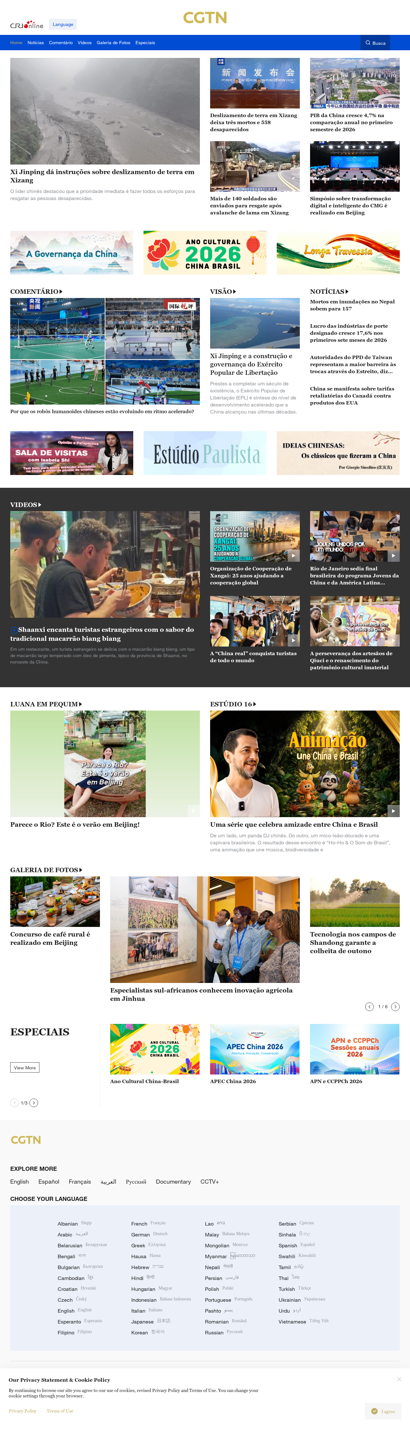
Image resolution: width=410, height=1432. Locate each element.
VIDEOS (23, 505)
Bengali (72, 1256)
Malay (227, 1234)
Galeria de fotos (44, 870)
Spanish (297, 1245)
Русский (136, 1181)
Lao (215, 1223)
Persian (222, 1278)
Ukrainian (302, 1300)
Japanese (150, 1321)
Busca (379, 43)
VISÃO (221, 291)
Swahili (297, 1256)
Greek (148, 1245)
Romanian (226, 1321)
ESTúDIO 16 (231, 704)
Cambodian (75, 1278)
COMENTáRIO (34, 291)
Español (48, 1181)
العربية (108, 1181)
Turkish (295, 1289)
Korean (148, 1332)
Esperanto (80, 1321)
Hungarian (151, 1289)
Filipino (75, 1332)
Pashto (219, 1310)
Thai (289, 1278)
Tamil (291, 1267)
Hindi (142, 1278)
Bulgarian (80, 1267)
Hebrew (147, 1267)
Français (80, 1181)
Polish (219, 1289)
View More (25, 1067)
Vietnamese (304, 1321)
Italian (146, 1310)
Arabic (73, 1234)
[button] (369, 1006)
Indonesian (161, 1300)
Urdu (290, 1310)
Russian (224, 1332)
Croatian (77, 1289)
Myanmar (230, 1256)
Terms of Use (60, 1410)
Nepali (219, 1267)
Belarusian (82, 1245)
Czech (72, 1300)
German (149, 1234)
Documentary (173, 1181)
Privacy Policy (23, 1410)
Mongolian (226, 1245)
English (19, 1181)
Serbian (296, 1223)
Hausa (145, 1256)
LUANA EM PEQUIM (44, 704)
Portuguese (228, 1300)
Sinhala (295, 1234)
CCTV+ (210, 1181)
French (148, 1223)
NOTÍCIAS (327, 291)
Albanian (75, 1223)
